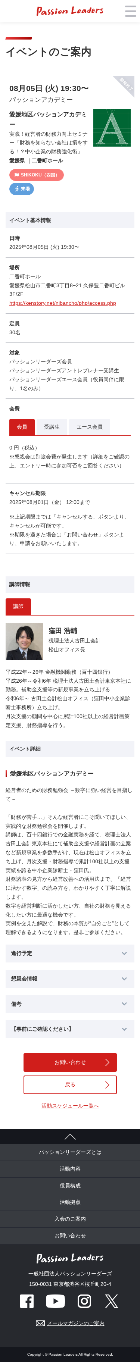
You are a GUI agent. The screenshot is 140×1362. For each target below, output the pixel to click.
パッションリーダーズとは (70, 1152)
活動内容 (70, 1169)
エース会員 (90, 427)
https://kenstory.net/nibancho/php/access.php (62, 303)
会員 (22, 427)
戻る (70, 1084)
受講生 (52, 427)
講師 (18, 606)
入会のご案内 (70, 1219)
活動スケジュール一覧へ (70, 1106)
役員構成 (70, 1186)
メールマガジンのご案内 (76, 1323)
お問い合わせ (70, 1062)
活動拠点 (70, 1202)
